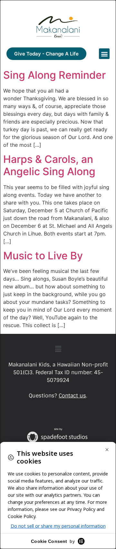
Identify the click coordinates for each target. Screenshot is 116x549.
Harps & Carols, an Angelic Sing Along (49, 165)
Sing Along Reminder (54, 75)
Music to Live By (43, 255)
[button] (104, 53)
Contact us (72, 395)
